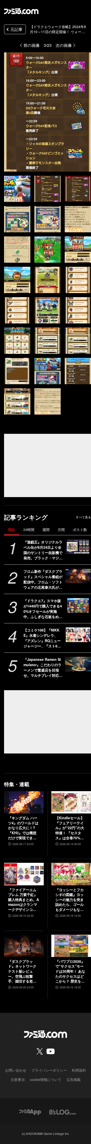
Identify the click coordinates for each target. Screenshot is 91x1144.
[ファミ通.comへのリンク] (21, 11)
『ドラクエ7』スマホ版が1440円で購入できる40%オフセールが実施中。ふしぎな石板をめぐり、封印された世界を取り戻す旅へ (43, 608)
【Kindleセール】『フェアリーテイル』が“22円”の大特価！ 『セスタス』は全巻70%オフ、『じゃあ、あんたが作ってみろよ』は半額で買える (69, 827)
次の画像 (64, 45)
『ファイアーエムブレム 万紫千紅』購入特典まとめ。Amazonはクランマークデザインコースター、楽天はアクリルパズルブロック (23, 899)
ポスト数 (80, 529)
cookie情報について (45, 1079)
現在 (11, 529)
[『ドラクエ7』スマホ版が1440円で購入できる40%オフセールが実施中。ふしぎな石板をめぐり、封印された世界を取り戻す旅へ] (78, 605)
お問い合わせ (15, 1070)
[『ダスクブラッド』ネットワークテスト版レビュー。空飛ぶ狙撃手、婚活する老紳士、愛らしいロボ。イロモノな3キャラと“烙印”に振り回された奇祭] (24, 946)
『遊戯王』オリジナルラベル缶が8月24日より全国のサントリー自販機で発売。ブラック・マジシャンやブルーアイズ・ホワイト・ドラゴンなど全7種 (43, 550)
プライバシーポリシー (49, 1070)
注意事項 (18, 1079)
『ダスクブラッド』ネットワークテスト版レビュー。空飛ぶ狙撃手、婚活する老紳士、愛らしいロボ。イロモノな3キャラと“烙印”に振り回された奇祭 (23, 971)
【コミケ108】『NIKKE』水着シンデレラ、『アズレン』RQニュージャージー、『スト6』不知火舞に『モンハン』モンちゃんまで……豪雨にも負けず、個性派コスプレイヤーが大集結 (43, 638)
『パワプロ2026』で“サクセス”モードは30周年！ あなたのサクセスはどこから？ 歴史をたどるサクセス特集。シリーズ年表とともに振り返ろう (70, 971)
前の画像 (32, 45)
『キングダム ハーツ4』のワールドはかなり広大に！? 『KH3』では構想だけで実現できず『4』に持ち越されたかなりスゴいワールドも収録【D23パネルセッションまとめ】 (23, 827)
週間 (46, 529)
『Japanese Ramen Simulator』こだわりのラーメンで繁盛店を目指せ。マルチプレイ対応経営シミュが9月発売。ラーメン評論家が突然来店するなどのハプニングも (43, 667)
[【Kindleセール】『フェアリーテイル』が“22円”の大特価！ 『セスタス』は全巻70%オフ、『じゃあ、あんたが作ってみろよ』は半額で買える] (71, 802)
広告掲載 (73, 1079)
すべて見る (83, 517)
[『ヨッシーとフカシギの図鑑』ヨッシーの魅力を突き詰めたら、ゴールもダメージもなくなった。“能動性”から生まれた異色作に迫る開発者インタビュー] (71, 874)
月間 (61, 529)
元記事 (16, 29)
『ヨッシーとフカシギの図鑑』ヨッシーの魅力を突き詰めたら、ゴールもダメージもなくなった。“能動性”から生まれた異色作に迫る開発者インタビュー (69, 899)
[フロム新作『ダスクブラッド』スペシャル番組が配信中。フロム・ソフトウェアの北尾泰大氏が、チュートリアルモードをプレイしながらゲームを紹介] (78, 576)
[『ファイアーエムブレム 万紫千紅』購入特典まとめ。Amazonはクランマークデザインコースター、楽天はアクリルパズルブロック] (24, 874)
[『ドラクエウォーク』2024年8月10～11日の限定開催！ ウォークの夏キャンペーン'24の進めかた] (17, 189)
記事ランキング (26, 517)
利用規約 (79, 1070)
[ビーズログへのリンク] (62, 1111)
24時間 (28, 529)
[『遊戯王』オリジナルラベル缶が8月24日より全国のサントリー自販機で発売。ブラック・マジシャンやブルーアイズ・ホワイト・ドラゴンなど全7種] (78, 546)
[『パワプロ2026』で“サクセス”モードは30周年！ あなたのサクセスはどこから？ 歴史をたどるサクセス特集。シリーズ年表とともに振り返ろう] (71, 946)
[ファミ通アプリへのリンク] (30, 1111)
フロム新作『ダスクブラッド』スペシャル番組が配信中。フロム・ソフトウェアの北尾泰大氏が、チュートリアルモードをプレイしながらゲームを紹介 (43, 579)
